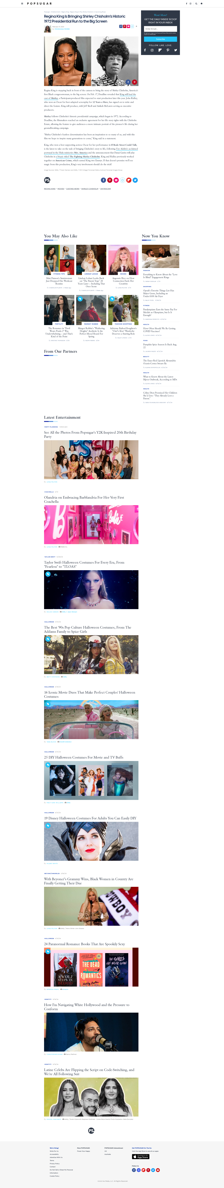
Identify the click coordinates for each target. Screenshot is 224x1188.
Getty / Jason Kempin (69, 612)
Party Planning (51, 427)
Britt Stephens (53, 677)
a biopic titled (78, 156)
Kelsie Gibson (53, 612)
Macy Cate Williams (55, 803)
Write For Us (54, 1151)
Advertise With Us (56, 1157)
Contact (52, 1167)
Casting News (72, 189)
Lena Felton (52, 482)
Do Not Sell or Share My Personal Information (61, 1171)
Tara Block (51, 742)
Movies (61, 189)
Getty (65, 677)
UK (105, 1151)
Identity (48, 999)
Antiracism (105, 189)
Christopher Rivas (55, 1054)
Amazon (65, 989)
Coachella (49, 492)
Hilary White (52, 863)
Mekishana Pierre (62, 29)
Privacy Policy (165, 33)
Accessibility (54, 1154)
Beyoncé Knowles (52, 873)
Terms (158, 33)
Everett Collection (66, 742)
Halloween (49, 622)
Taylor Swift (49, 557)
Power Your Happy (83, 1151)
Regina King (49, 189)
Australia (107, 1154)
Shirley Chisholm (89, 189)
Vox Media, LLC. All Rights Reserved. (115, 1181)
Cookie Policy (54, 1176)
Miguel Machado (54, 1119)
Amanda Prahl (53, 989)
